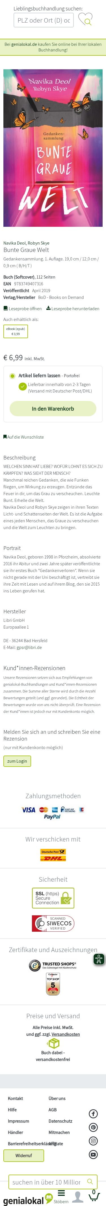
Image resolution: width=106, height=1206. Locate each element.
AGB (53, 1110)
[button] (61, 1198)
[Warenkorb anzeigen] (94, 1199)
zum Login (17, 761)
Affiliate (56, 1144)
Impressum (18, 1121)
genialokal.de (24, 44)
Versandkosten (66, 1034)
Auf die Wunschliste (25, 437)
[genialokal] (28, 1199)
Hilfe (12, 1110)
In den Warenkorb (53, 408)
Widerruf (24, 1155)
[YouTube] (93, 1155)
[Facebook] (93, 1114)
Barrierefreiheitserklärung (26, 1144)
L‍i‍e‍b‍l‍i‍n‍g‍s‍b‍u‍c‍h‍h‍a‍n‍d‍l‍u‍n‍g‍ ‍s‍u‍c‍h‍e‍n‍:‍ (48, 8)
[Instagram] (93, 1141)
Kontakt (15, 1098)
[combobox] (46, 1182)
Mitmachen (59, 1132)
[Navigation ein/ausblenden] (77, 1197)
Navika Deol (14, 243)
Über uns (57, 1098)
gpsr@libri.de (29, 647)
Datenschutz (60, 1121)
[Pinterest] (93, 1128)
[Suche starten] (90, 1182)
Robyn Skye (38, 243)
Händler (15, 1132)
